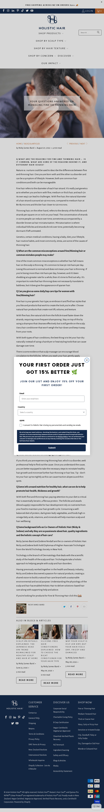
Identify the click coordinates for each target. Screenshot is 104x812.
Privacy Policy (63, 437)
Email (22, 393)
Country (21, 407)
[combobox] (51, 412)
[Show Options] (84, 412)
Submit (52, 447)
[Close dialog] (87, 360)
